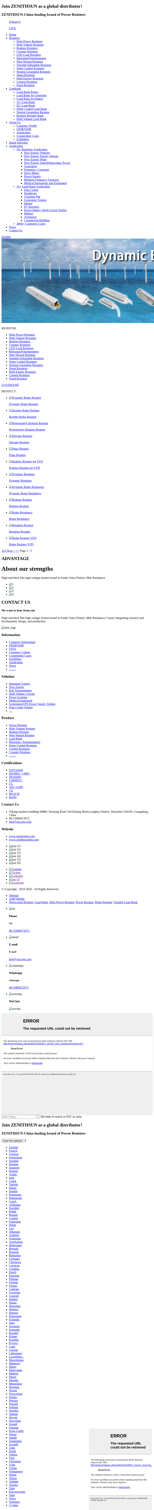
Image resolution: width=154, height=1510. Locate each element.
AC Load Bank (26, 102)
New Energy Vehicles (37, 152)
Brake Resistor (103, 902)
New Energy (16, 687)
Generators (30, 166)
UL (11, 783)
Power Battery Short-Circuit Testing (45, 210)
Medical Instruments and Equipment (45, 183)
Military (28, 213)
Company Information (22, 642)
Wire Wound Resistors (30, 61)
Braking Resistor (19, 732)
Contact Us (15, 230)
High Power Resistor (61, 902)
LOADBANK (10, 385)
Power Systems (18, 697)
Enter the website (12, 1140)
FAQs (12, 648)
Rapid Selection (18, 142)
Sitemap (14, 895)
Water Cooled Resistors (30, 68)
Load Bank (15, 738)
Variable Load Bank (125, 902)
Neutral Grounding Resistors (34, 71)
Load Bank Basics (27, 92)
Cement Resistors (27, 81)
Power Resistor (18, 725)
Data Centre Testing (21, 707)
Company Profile (27, 125)
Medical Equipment (20, 700)
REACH (14, 793)
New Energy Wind (35, 159)
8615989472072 (19, 987)
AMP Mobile (17, 898)
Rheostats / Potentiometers (24, 742)
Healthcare (30, 193)
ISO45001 (15, 777)
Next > (11, 550)
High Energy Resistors (30, 78)
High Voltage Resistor (22, 728)
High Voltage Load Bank (31, 119)
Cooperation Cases (28, 135)
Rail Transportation (20, 690)
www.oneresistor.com (22, 836)
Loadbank (15, 88)
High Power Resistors (29, 41)
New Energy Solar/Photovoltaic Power (47, 162)
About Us (15, 122)
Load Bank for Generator (32, 95)
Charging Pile (32, 196)
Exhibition (23, 139)
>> (17, 550)
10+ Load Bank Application (33, 186)
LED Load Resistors (29, 54)
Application (23, 132)
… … (12, 669)
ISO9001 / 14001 (19, 773)
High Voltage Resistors (30, 44)
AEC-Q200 (16, 787)
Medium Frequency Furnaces (41, 179)
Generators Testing (35, 200)
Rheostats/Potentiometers (31, 58)
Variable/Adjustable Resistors (34, 65)
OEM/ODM (24, 129)
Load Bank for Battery (30, 98)
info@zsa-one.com (20, 821)
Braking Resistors (27, 48)
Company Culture (19, 652)
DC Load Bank (26, 105)
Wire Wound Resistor (21, 735)
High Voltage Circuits (22, 693)
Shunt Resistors (26, 75)
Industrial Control (19, 683)
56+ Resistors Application (32, 149)
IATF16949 (16, 770)
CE (11, 790)
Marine (28, 203)
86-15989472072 (19, 930)
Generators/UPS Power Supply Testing (32, 704)
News (12, 227)
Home (12, 34)
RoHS (13, 797)
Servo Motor (31, 173)
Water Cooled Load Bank (32, 108)
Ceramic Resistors (27, 51)
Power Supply (32, 176)
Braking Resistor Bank (30, 115)
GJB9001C (16, 780)
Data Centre (31, 189)
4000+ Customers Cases (31, 223)
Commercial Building (37, 220)
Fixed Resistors (26, 85)
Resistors (14, 38)
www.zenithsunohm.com (24, 839)
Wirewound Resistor (21, 902)
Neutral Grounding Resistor (33, 112)
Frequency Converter (36, 169)
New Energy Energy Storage (41, 156)
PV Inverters (31, 206)
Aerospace (30, 217)
